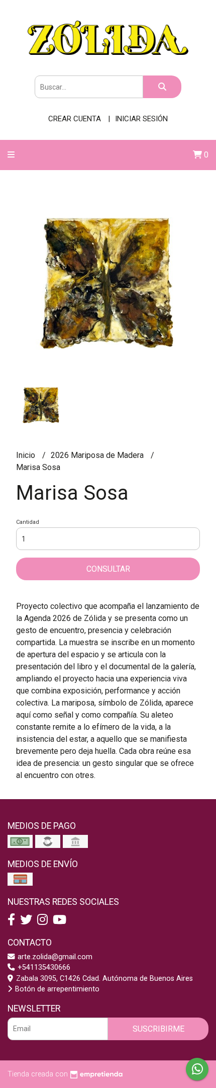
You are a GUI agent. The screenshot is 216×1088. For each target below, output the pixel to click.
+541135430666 (43, 967)
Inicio (26, 455)
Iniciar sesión (141, 118)
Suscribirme (158, 1029)
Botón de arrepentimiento (56, 989)
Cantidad (27, 522)
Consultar (108, 569)
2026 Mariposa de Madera (98, 455)
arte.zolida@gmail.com (54, 957)
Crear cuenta (74, 118)
